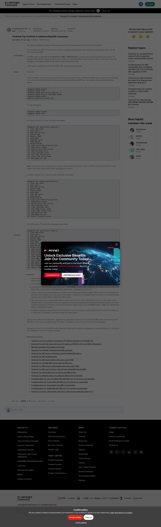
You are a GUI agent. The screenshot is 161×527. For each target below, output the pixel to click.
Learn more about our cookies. (121, 513)
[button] (80, 522)
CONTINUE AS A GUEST (72, 275)
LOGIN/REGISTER (52, 275)
